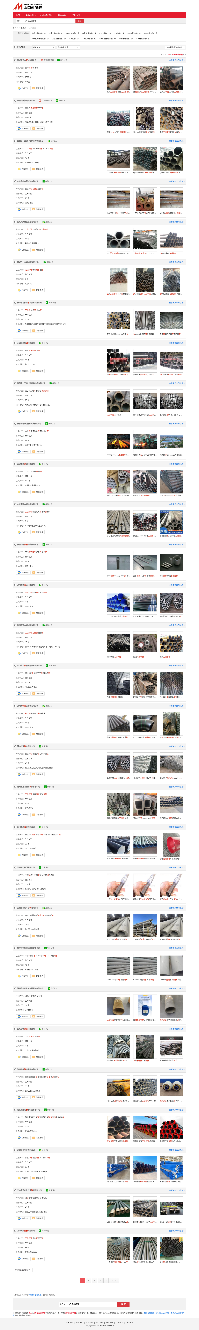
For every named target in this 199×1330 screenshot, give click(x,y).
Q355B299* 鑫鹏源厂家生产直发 (171, 172)
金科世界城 (29, 1010)
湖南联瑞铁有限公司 (26, 746)
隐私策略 (109, 1322)
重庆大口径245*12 (118, 132)
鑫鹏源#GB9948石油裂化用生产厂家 (171, 455)
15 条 (27, 803)
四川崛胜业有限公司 (26, 827)
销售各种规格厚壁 (168, 1060)
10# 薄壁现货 (118, 92)
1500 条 (28, 77)
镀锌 (35, 592)
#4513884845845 (118, 253)
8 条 (26, 601)
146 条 (27, 682)
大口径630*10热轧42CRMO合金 (145, 536)
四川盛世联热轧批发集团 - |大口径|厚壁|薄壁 (171, 697)
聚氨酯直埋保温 (32, 1117)
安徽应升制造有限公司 (27, 544)
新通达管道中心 (31, 1131)
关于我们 (69, 1322)
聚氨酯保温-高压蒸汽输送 (145, 1141)
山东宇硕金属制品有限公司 (27, 504)
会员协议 (119, 1322)
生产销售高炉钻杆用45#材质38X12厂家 (145, 415)
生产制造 (28, 153)
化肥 (33, 310)
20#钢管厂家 (74, 38)
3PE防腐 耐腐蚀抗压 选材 (145, 1181)
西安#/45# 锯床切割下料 (171, 495)
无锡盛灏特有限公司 (26, 343)
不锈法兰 (29, 875)
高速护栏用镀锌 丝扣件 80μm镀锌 (118, 818)
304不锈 (41, 956)
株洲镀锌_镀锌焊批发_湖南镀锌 (145, 778)
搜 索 (123, 1304)
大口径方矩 (30, 391)
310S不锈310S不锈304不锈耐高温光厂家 (171, 939)
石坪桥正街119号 (31, 969)
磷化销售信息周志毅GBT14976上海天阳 (171, 1262)
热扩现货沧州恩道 (118, 737)
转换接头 (43, 1198)
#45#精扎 (168, 253)
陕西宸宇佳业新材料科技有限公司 (30, 988)
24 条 (27, 924)
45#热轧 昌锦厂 (117, 1060)
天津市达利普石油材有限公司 (29, 1190)
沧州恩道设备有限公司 (27, 706)
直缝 (43, 794)
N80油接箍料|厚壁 (145, 1222)
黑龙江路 (28, 283)
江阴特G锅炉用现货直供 (171, 213)
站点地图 (99, 1322)
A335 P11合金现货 (144, 737)
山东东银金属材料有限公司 (27, 181)
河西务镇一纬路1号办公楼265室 (37, 405)
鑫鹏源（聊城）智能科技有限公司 (30, 141)
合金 (40, 189)
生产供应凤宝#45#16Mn (145, 213)
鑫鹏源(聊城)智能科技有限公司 (29, 423)
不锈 (30, 552)
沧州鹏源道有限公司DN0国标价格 (171, 616)
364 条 (27, 884)
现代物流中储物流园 (32, 485)
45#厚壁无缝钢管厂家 (107, 38)
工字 (40, 108)
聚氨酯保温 (43, 1077)
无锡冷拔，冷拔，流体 (145, 374)
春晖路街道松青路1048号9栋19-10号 (39, 122)
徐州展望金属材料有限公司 (27, 625)
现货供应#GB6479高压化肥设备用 (145, 455)
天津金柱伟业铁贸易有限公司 (29, 302)
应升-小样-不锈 (145, 576)
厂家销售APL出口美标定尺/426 (145, 616)
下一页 (114, 1280)
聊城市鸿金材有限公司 (26, 60)
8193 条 (28, 117)
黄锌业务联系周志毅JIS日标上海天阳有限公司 (145, 1262)
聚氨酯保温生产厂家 (144, 1101)
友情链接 (129, 1322)
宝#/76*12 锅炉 (145, 92)
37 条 (27, 1005)
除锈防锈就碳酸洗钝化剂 (171, 1020)
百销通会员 (21, 47)
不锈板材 (29, 915)
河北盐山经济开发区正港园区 (36, 1171)
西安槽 (34, 471)
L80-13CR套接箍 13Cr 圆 (118, 1222)
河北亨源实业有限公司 (26, 1150)
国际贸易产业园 (31, 687)
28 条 (27, 198)
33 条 (27, 440)
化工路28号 (29, 808)
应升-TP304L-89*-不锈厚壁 (118, 576)
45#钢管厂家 (119, 33)
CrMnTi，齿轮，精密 (171, 374)
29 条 (27, 1126)
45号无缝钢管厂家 (126, 38)
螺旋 (43, 592)
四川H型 (29, 673)
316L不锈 (51, 956)
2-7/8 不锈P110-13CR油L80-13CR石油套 (171, 1222)
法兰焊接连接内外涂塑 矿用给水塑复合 (118, 1181)
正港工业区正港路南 (32, 1091)
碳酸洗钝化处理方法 (145, 1020)
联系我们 (79, 1322)
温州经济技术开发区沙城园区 (36, 889)
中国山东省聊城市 (32, 243)
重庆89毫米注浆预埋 (145, 132)
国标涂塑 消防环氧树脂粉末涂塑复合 (171, 1181)
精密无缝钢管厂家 (39, 33)
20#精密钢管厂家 (89, 38)
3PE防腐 (45, 1157)
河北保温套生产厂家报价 (118, 1101)
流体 (35, 1238)
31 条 (27, 561)
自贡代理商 (115, 697)
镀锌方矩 (44, 754)
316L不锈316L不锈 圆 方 (145, 939)
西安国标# (141, 495)
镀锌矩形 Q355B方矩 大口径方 (145, 818)
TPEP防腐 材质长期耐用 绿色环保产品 (118, 858)
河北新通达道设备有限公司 (28, 1110)
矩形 (38, 552)
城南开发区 (29, 606)
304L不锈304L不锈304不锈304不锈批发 (118, 939)
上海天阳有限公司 (26, 1230)
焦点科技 (103, 1325)
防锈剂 (33, 996)
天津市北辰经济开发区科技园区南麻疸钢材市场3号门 (45, 324)
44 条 (27, 360)
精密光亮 (36, 512)
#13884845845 (145, 253)
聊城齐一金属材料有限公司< (28, 262)
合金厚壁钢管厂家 (59, 38)
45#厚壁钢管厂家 (150, 33)
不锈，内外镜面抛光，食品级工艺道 (118, 899)
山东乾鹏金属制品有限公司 (27, 222)
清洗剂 (27, 996)
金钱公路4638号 (31, 1252)
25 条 (27, 400)
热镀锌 (35, 754)
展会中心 (62, 15)
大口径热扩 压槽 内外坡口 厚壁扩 (171, 818)
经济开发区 (29, 203)
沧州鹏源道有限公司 (26, 585)
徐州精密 (114, 657)
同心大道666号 (30, 848)
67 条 (27, 1167)
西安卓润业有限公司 (26, 464)
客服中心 (89, 1322)
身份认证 (63, 60)
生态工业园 (29, 566)
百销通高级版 (49, 60)
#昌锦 (141, 1060)
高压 (40, 1238)
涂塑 (35, 1157)
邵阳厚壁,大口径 (171, 778)
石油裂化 (44, 431)
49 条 (27, 763)
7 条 (26, 279)
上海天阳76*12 (118, 1262)
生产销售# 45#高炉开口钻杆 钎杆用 (171, 415)
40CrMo (48, 148)
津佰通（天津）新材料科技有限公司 (31, 383)
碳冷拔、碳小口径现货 (171, 737)
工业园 (27, 82)
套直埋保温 (57, 1117)
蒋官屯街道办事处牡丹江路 (35, 526)
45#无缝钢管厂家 (72, 33)
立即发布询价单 (35, 1295)
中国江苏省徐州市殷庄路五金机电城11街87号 (42, 646)
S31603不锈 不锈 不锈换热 (118, 979)
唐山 (138, 657)
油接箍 (28, 1198)
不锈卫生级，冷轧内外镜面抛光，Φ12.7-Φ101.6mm (171, 899)
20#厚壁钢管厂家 (134, 33)
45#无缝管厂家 (105, 33)
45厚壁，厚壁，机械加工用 (118, 374)
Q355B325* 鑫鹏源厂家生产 (145, 172)
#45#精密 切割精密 (171, 294)
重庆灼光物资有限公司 (26, 100)
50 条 (27, 844)
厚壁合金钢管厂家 (89, 33)
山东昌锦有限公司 (26, 1029)
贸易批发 (28, 72)
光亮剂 (39, 996)
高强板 (27, 108)
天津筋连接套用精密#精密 (171, 334)
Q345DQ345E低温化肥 (171, 92)
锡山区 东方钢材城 (32, 929)
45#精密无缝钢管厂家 (40, 38)
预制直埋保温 (31, 1077)
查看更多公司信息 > (177, 60)
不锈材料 (46, 512)
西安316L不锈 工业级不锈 (118, 495)
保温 (28, 1157)
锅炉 (44, 552)
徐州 (165, 657)
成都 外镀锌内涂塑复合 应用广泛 (145, 858)
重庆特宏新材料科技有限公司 (28, 948)
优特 (27, 68)
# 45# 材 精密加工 (118, 294)
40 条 (27, 319)
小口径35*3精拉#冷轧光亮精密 (118, 536)
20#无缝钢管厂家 (143, 38)
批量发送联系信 (176, 47)
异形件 (35, 229)
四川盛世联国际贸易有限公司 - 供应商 (145, 697)
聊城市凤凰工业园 (32, 162)
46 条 (27, 722)
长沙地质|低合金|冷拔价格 (118, 778)
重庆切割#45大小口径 (171, 132)
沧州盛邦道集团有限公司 (27, 1069)
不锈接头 (38, 875)
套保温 (54, 1077)
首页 (18, 15)
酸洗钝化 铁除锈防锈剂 (118, 1020)
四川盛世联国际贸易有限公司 (29, 665)
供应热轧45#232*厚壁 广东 (118, 172)
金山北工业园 (30, 364)
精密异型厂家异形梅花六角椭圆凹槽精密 (171, 536)
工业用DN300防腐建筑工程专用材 (118, 616)
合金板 (38, 391)
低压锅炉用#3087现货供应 (118, 213)
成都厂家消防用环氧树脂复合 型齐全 (171, 858)
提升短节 (35, 1198)
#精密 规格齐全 (145, 294)
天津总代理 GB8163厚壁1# (118, 334)
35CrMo (37, 148)
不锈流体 (30, 956)
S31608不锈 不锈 (145, 979)
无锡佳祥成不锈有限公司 (27, 908)
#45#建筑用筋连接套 (145, 334)
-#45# (114, 415)
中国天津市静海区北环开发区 (36, 1212)
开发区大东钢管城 (32, 1050)
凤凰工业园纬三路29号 (33, 445)
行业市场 (76, 15)
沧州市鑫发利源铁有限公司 (28, 786)
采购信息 (30, 15)
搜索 (79, 21)
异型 (27, 350)
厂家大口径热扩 (118, 1141)
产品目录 (22, 28)
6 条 (26, 521)
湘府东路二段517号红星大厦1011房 (39, 768)
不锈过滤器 (48, 875)
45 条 (27, 158)
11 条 (27, 238)
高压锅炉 (35, 431)
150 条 (27, 481)
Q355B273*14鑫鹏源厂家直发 (118, 455)
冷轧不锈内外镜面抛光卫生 (145, 899)
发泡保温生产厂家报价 (171, 1101)
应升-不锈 (169, 576)
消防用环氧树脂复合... (52, 834)
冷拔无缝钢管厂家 (56, 33)
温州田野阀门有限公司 (26, 867)
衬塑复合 (30, 834)
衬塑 (39, 834)
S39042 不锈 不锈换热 (171, 979)
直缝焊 (28, 189)
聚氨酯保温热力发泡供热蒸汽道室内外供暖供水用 (171, 1141)
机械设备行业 (46, 15)
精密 (35, 270)
